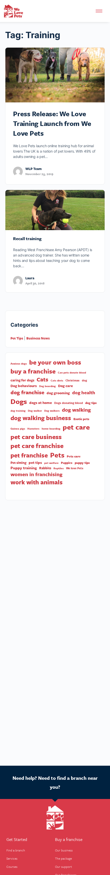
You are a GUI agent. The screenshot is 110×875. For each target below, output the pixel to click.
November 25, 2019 (39, 174)
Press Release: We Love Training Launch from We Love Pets (52, 123)
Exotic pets (81, 419)
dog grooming (58, 393)
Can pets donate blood (72, 372)
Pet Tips (16, 338)
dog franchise (27, 392)
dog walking (76, 409)
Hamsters (33, 428)
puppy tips (82, 463)
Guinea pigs (17, 428)
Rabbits (45, 468)
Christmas (72, 380)
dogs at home (40, 402)
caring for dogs (22, 380)
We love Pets (74, 468)
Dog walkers (52, 410)
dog (84, 380)
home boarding (51, 428)
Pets (57, 455)
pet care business (36, 436)
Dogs (18, 401)
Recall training (27, 238)
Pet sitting (18, 462)
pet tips (35, 462)
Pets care (74, 456)
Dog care (65, 385)
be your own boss (55, 362)
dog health (83, 392)
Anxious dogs (18, 363)
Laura (29, 278)
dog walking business (40, 418)
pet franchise (29, 455)
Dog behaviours (23, 385)
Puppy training (23, 468)
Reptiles (58, 468)
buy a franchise (33, 371)
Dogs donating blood (68, 403)
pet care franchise (36, 445)
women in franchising (36, 474)
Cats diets (57, 380)
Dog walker (35, 410)
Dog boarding (47, 386)
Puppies (66, 463)
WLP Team (33, 168)
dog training (18, 410)
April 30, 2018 (35, 283)
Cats (42, 379)
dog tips (91, 403)
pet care (76, 427)
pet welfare (51, 463)
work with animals (36, 482)
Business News (38, 338)
